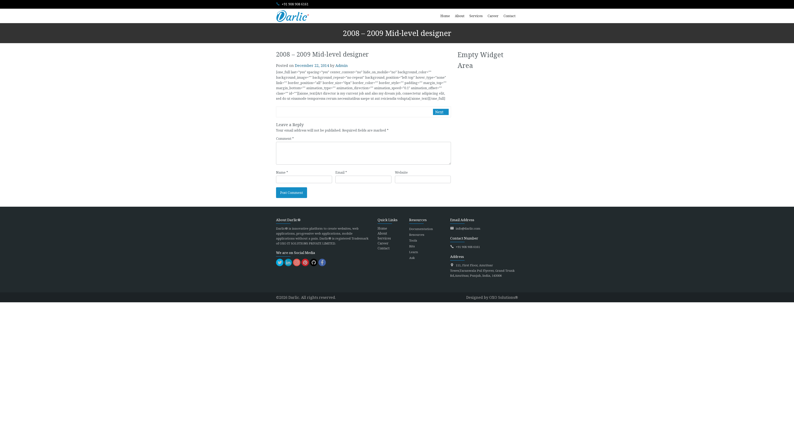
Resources (416, 234)
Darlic (293, 297)
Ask (412, 258)
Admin (341, 65)
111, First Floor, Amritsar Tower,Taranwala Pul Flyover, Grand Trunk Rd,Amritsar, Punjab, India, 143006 (482, 270)
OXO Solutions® (503, 297)
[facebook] (322, 262)
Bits (412, 246)
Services (384, 238)
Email (341, 172)
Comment (285, 138)
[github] (313, 262)
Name (282, 172)
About (382, 233)
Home (382, 228)
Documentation (421, 229)
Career (383, 243)
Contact (384, 248)
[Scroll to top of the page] (788, 443)
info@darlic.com (468, 228)
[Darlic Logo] (292, 16)
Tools (413, 240)
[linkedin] (288, 262)
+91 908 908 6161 (295, 4)
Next (440, 111)
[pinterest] (305, 262)
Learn (413, 252)
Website (401, 172)
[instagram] (296, 262)
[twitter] (279, 262)
